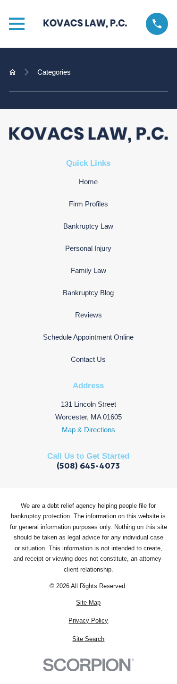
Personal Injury (88, 248)
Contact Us (88, 359)
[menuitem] (88, 603)
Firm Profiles (88, 204)
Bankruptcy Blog (88, 293)
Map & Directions (88, 430)
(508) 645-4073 (88, 466)
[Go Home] (12, 72)
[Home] (85, 23)
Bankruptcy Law (88, 226)
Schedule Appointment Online (88, 337)
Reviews (88, 315)
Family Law (88, 270)
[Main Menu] (17, 24)
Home (88, 182)
